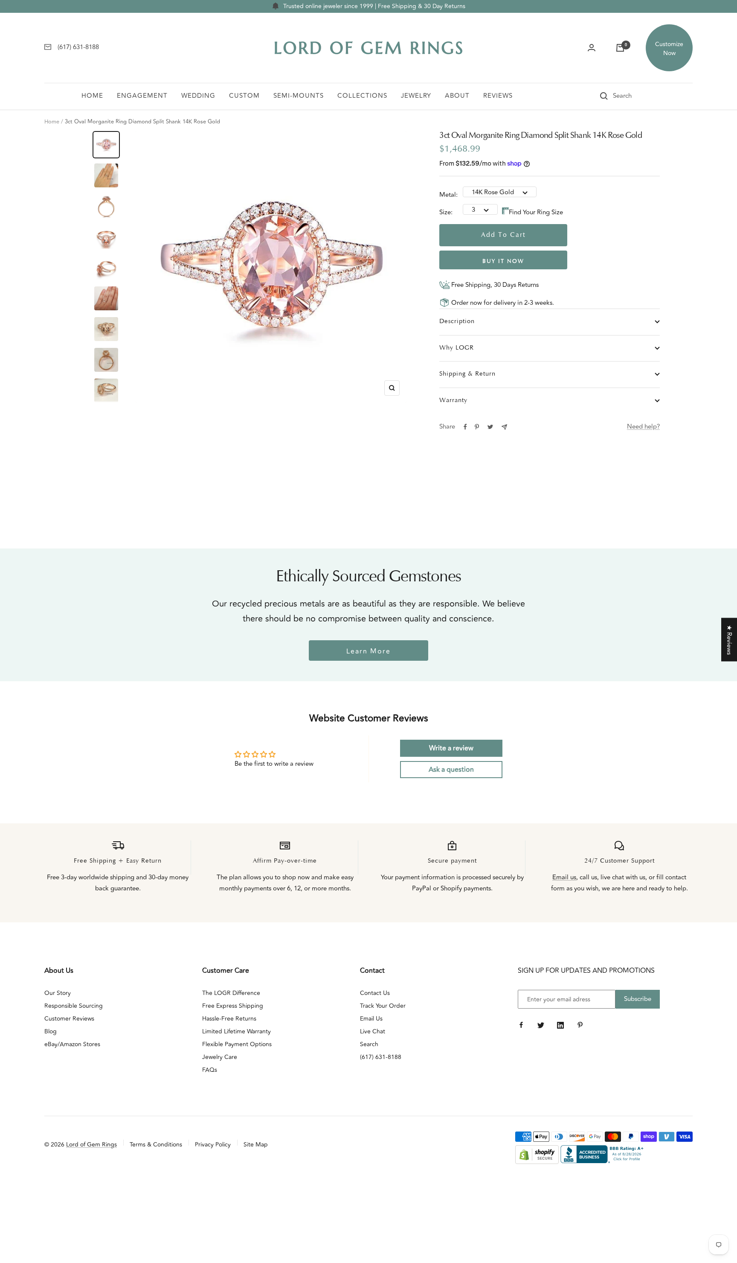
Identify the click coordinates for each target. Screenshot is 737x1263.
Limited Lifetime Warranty (236, 1031)
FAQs (209, 1069)
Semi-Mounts (298, 96)
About (457, 96)
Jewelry (416, 96)
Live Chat (372, 1031)
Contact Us (375, 993)
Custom (244, 96)
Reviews (498, 96)
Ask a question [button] (451, 769)
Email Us (371, 1018)
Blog (50, 1031)
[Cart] (620, 48)
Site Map (256, 1144)
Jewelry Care (219, 1057)
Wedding (198, 96)
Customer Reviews (69, 1018)
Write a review (451, 748)
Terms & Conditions (156, 1144)
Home (92, 96)
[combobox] (634, 96)
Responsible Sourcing (73, 1005)
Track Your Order (383, 1005)
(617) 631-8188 (380, 1057)
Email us (564, 877)
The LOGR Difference (231, 993)
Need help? (643, 427)
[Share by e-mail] (504, 427)
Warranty (453, 400)
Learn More (368, 651)
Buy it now (503, 261)
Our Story (57, 993)
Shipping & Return (467, 374)
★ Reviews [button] (729, 639)
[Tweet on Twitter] (490, 427)
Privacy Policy (213, 1144)
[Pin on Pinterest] (477, 427)
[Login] (591, 48)
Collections (362, 96)
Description (457, 321)
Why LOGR (456, 348)
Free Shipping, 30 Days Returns (494, 285)
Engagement (142, 96)
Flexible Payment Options (237, 1044)
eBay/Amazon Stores (72, 1044)
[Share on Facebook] (465, 427)
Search (369, 1044)
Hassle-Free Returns (229, 1018)
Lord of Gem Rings (91, 1144)
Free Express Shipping (232, 1005)
